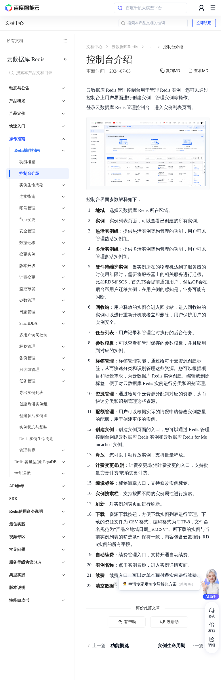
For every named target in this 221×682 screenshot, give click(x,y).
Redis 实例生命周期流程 (40, 439)
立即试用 (204, 23)
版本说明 (17, 587)
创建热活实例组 (33, 404)
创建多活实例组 (33, 416)
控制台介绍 (29, 173)
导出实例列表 (31, 392)
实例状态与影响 (33, 427)
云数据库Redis (26, 59)
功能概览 (27, 162)
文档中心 (14, 22)
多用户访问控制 (33, 335)
